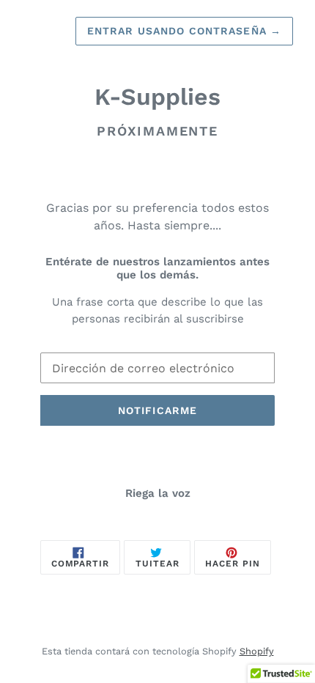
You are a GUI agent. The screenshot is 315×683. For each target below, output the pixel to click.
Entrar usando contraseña (184, 31)
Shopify (257, 651)
